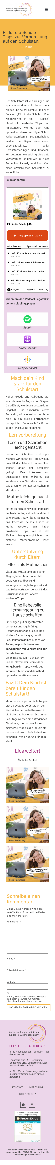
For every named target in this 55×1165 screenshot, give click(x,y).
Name (11, 958)
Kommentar (14, 921)
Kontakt (17, 1087)
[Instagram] (32, 1105)
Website (11, 982)
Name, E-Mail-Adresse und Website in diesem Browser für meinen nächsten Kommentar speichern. (26, 998)
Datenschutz (27, 1094)
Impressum (36, 1087)
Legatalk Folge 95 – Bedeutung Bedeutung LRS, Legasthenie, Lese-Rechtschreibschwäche (29, 1063)
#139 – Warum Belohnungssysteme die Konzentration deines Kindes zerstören (29, 1074)
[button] (46, 9)
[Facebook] (23, 1105)
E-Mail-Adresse (16, 970)
